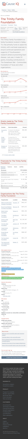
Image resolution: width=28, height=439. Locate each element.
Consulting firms (7, 413)
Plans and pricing (7, 399)
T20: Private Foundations (19, 31)
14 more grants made (9, 155)
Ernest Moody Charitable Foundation (4, 234)
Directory (4, 10)
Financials (10, 25)
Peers (15, 25)
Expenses (10, 166)
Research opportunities (8, 393)
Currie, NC (15, 238)
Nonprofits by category (8, 384)
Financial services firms (8, 408)
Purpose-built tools (7, 424)
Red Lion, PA (16, 207)
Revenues (3, 166)
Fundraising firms (7, 411)
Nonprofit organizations (8, 410)
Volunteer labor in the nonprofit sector (11, 337)
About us (5, 428)
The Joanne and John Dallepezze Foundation (5, 244)
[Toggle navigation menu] (24, 4)
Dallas (13, 10)
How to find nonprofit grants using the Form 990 (13, 345)
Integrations (6, 426)
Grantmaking (4, 25)
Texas (9, 10)
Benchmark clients (7, 395)
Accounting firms (7, 405)
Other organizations (7, 415)
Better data (5, 423)
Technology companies (8, 406)
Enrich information (7, 397)
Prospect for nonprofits (8, 392)
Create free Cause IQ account (14, 357)
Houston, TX (16, 202)
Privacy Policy (16, 433)
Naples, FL (15, 242)
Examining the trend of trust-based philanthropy (13, 343)
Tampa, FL (15, 211)
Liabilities (21, 166)
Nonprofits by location (8, 386)
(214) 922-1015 (6, 296)
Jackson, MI (16, 224)
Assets (15, 166)
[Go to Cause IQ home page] (10, 4)
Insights (5, 421)
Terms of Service (7, 433)
